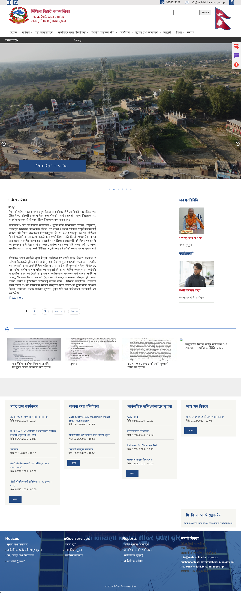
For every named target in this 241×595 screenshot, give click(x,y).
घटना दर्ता (70, 544)
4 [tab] (122, 189)
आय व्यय (14, 449)
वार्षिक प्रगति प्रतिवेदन (136, 544)
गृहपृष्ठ (13, 32)
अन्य (15, 499)
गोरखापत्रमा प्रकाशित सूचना (139, 459)
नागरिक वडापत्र (74, 555)
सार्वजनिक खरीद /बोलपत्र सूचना (24, 550)
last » (74, 311)
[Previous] (3, 143)
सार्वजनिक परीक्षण (133, 561)
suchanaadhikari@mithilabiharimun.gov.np (207, 561)
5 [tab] (126, 189)
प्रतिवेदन (125, 32)
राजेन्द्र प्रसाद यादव (190, 237)
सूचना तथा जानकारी (146, 32)
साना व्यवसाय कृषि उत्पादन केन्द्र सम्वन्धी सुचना (89, 435)
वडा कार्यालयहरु (44, 32)
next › (58, 311)
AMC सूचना (132, 416)
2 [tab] (113, 189)
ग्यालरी (167, 32)
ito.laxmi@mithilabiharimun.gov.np (202, 566)
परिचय (26, 32)
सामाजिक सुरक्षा (73, 550)
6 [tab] (130, 189)
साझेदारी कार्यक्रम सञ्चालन (81, 449)
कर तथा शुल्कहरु (16, 561)
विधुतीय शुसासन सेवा (102, 32)
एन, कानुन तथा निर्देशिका (20, 555)
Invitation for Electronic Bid (142, 445)
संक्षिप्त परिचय (17, 200)
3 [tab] (118, 189)
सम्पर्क (190, 32)
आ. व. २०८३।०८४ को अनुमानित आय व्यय (29, 416)
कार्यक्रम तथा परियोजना (72, 32)
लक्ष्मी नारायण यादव (189, 290)
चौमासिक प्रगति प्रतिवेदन (138, 550)
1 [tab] (109, 189)
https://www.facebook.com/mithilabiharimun (208, 522)
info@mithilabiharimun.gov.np (199, 557)
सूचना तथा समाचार (17, 544)
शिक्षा (179, 32)
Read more (16, 297)
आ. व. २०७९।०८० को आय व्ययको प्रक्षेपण (205, 416)
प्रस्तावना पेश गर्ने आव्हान (138, 431)
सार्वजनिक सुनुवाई (133, 555)
